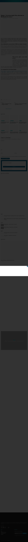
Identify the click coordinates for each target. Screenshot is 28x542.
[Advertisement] (14, 271)
